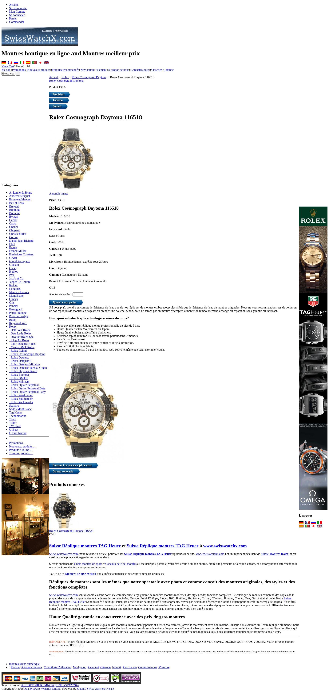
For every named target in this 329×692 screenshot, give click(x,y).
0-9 (77, 685)
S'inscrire (156, 69)
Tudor (12, 422)
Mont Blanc (16, 295)
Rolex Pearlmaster (21, 395)
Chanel (13, 227)
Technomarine (17, 415)
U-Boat (13, 429)
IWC (12, 275)
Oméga (13, 299)
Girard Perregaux (19, 261)
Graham (14, 264)
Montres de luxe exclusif (80, 573)
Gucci (12, 268)
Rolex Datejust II (20, 361)
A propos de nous (118, 69)
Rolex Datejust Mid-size (24, 364)
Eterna (13, 247)
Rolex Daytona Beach (23, 371)
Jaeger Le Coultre (19, 281)
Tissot (12, 419)
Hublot (13, 271)
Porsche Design (18, 316)
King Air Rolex (19, 340)
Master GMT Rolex (21, 347)
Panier (13, 18)
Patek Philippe (17, 312)
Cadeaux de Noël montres (121, 563)
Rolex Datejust (19, 357)
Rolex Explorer (19, 374)
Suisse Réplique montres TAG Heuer (85, 545)
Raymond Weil (18, 323)
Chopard (14, 230)
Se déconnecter (18, 8)
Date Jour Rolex (19, 330)
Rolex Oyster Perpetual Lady (27, 391)
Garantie (168, 69)
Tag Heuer (15, 412)
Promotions (19, 69)
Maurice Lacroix (19, 292)
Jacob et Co (16, 278)
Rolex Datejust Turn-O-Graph (28, 367)
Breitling (14, 209)
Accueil (13, 4)
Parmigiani (15, 309)
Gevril (13, 257)
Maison (6, 69)
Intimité (116, 667)
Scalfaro (14, 405)
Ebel (12, 244)
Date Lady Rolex (20, 333)
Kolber (13, 285)
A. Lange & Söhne (20, 192)
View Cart (8, 66)
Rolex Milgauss (19, 381)
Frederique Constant (21, 254)
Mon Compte (17, 11)
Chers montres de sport (88, 563)
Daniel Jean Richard (21, 240)
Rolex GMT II (18, 378)
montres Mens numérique (24, 663)
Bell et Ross (16, 202)
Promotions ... (17, 443)
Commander (16, 21)
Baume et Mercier (20, 199)
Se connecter (17, 15)
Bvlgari (13, 216)
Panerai (13, 306)
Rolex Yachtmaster (21, 402)
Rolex (65, 77)
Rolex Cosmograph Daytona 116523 (71, 530)
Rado (12, 319)
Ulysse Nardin (17, 433)
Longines (14, 288)
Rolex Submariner (21, 398)
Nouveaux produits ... (22, 446)
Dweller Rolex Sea (21, 336)
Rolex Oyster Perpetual (24, 385)
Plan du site (130, 667)
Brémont (14, 213)
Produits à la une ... (20, 449)
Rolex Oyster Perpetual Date (27, 388)
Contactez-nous (140, 69)
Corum (13, 237)
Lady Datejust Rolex (22, 343)
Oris (11, 302)
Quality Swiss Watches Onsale (42, 688)
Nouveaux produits (38, 69)
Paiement (100, 69)
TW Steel (15, 426)
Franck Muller (17, 251)
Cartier (13, 220)
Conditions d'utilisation (57, 667)
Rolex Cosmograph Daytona (89, 77)
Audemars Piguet (19, 196)
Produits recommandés (65, 69)
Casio (12, 223)
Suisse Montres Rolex (274, 554)
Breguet (14, 206)
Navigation (87, 69)
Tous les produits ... (21, 453)
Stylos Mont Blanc (20, 409)
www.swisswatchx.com (225, 545)
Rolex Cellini (18, 350)
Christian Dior (17, 233)
